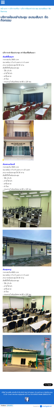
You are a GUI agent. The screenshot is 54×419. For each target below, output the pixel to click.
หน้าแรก (4, 9)
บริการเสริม (14, 9)
